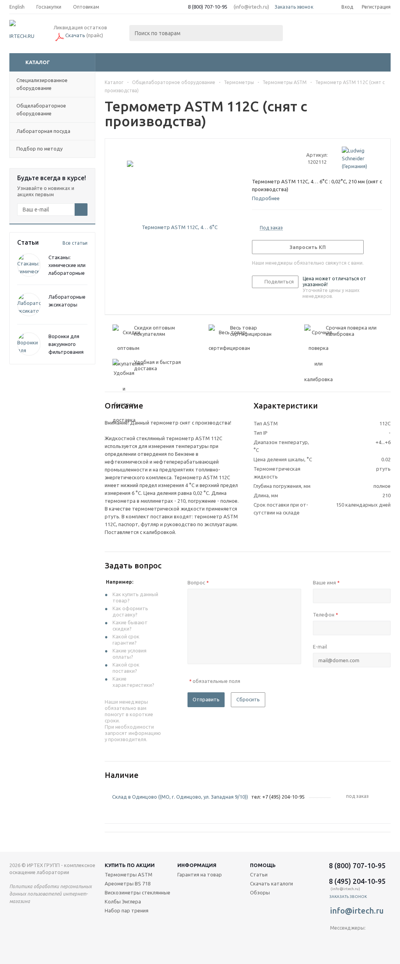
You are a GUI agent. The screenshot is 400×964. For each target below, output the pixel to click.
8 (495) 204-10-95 (357, 881)
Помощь (263, 865)
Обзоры (260, 892)
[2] (263, 158)
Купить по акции (130, 865)
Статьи (259, 874)
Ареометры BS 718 (127, 883)
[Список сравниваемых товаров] (304, 34)
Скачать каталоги (271, 883)
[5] (285, 158)
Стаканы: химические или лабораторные (67, 265)
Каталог (37, 62)
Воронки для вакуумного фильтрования (66, 344)
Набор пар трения (126, 910)
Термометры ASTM (128, 874)
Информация (196, 865)
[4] (278, 158)
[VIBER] (352, 941)
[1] (255, 158)
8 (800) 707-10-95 (207, 6)
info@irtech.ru (357, 910)
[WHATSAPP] (368, 941)
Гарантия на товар (199, 874)
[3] (270, 158)
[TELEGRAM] (336, 941)
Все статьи (75, 242)
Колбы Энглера (123, 901)
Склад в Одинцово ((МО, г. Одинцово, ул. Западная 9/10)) (180, 796)
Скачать (75, 35)
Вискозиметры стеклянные (137, 892)
